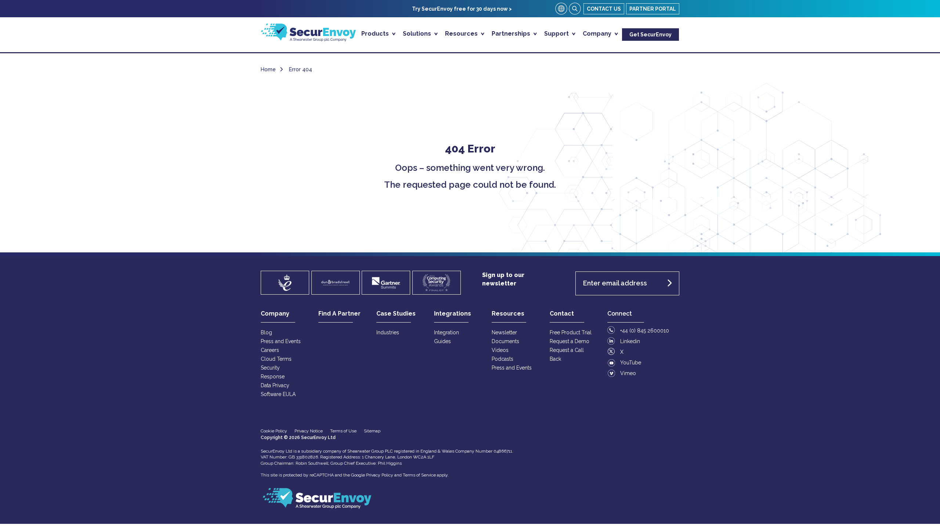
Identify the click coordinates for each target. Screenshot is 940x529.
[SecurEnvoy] (308, 39)
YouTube (630, 363)
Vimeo (628, 373)
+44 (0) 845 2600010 (644, 331)
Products (375, 33)
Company (598, 33)
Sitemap (372, 430)
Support (557, 33)
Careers (270, 350)
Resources (462, 33)
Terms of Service (419, 475)
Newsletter (504, 332)
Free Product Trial (571, 332)
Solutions (418, 33)
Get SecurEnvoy (650, 34)
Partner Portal (652, 9)
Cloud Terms (276, 359)
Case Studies (396, 313)
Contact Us (604, 9)
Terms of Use (343, 430)
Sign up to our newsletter (503, 279)
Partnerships (512, 33)
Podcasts (502, 359)
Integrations (452, 313)
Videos (500, 350)
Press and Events (281, 341)
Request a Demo (569, 341)
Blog (266, 332)
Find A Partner (339, 313)
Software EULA (278, 394)
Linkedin (630, 341)
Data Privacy (275, 385)
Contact (562, 313)
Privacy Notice (308, 430)
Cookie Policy (274, 430)
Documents (505, 341)
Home (268, 69)
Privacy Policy (379, 475)
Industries (387, 332)
